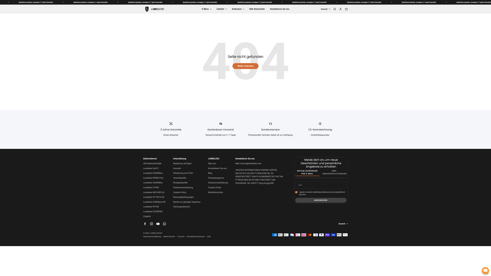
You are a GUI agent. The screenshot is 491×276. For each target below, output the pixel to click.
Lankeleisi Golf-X (150, 168)
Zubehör (220, 9)
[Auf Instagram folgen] (151, 224)
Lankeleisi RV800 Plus (153, 178)
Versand (181, 236)
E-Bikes (205, 9)
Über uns (212, 163)
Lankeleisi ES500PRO (153, 211)
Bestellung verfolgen (182, 163)
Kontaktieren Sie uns (279, 9)
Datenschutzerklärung (183, 187)
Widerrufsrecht (169, 236)
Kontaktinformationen (196, 236)
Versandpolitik (179, 178)
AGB (209, 236)
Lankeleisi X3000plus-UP (154, 202)
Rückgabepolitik (180, 182)
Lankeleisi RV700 (151, 206)
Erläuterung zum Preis (183, 173)
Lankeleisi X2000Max (153, 182)
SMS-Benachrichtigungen (335, 172)
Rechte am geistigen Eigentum (186, 202)
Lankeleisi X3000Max (153, 173)
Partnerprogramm (216, 178)
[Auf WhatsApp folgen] (164, 224)
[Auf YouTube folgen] (158, 224)
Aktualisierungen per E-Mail (307, 172)
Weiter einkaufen (245, 66)
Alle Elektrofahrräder (152, 163)
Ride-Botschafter (257, 9)
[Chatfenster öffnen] (485, 270)
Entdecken (237, 9)
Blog (210, 173)
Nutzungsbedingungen (183, 197)
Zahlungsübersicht (181, 206)
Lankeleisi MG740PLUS (153, 192)
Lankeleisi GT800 (151, 187)
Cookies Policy (179, 192)
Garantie (177, 168)
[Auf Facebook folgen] (145, 224)
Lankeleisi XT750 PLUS (153, 197)
